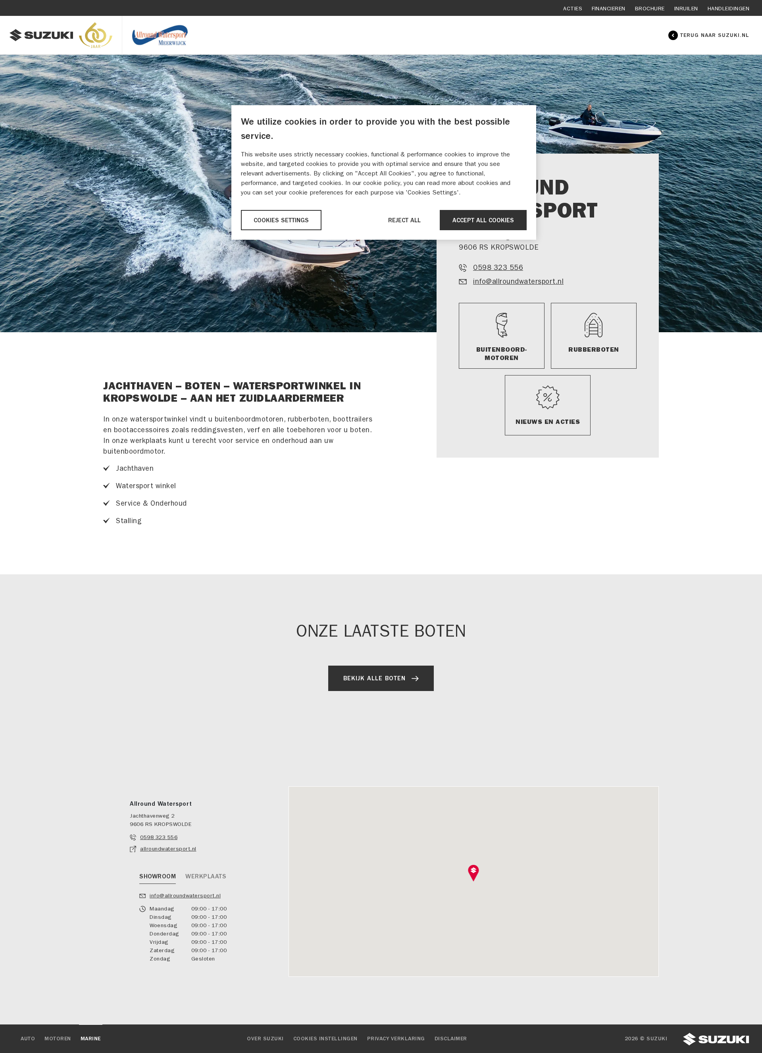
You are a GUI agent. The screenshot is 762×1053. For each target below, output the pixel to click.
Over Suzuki (265, 1039)
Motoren (57, 1039)
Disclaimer (451, 1039)
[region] (383, 172)
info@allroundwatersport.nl (518, 281)
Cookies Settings (281, 220)
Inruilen (686, 8)
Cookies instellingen (325, 1039)
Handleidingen (729, 8)
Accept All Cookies (483, 220)
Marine (91, 1039)
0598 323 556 (498, 268)
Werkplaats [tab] (205, 876)
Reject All (404, 220)
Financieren (608, 8)
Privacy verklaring (396, 1039)
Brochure (650, 8)
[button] (473, 873)
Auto (28, 1039)
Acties (572, 8)
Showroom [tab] (157, 876)
